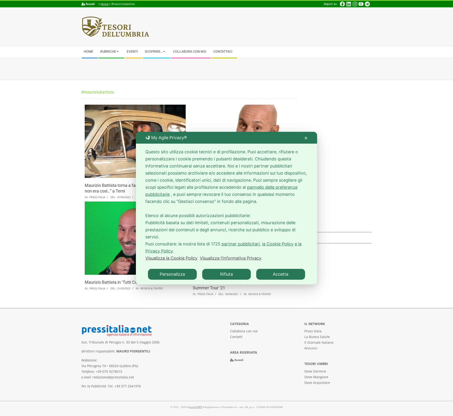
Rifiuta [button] (226, 274)
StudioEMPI (195, 407)
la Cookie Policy (278, 243)
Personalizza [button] (172, 274)
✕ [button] (306, 138)
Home (105, 4)
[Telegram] (367, 4)
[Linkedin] (348, 4)
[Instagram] (355, 4)
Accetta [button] (280, 274)
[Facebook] (342, 4)
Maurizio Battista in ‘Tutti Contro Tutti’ (120, 282)
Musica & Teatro (151, 288)
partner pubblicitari (241, 243)
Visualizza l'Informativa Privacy (230, 258)
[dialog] (226, 208)
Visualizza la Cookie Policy (171, 258)
